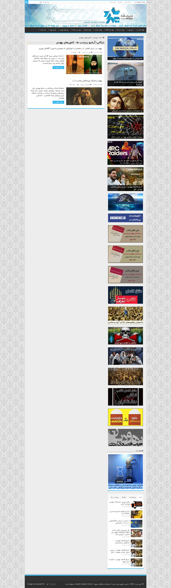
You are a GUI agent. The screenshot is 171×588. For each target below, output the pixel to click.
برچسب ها (115, 497)
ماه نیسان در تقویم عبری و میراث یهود (127, 59)
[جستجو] (26, 2)
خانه (101, 37)
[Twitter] (46, 2)
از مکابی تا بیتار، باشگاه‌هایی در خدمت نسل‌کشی (119, 521)
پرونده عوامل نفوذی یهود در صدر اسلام (127, 137)
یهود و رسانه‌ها (76, 30)
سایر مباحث (43, 30)
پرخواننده (132, 497)
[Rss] (48, 2)
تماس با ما (113, 2)
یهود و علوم (88, 30)
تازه (140, 497)
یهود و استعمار (86, 52)
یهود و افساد (98, 30)
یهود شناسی (140, 30)
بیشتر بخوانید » (58, 67)
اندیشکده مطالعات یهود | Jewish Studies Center (93, 584)
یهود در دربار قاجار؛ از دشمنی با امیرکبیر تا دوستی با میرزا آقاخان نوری (70, 48)
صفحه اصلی (128, 2)
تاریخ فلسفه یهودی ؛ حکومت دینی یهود (119, 560)
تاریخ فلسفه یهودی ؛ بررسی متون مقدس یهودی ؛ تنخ (120, 551)
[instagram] (43, 2)
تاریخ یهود (131, 30)
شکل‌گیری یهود (85, 85)
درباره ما (120, 2)
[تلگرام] (41, 2)
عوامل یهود (53, 30)
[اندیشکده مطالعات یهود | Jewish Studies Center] (85, 15)
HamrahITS (40, 584)
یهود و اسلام (120, 30)
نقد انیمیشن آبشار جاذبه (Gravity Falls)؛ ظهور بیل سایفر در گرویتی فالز (120, 532)
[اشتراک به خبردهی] (28, 43)
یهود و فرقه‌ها (110, 30)
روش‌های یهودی (64, 30)
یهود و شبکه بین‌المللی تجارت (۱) (87, 81)
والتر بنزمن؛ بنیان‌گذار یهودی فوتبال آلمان (119, 503)
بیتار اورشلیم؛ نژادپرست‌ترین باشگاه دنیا (119, 512)
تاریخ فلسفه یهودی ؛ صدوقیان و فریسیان (122, 541)
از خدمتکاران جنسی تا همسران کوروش (127, 111)
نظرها (124, 497)
